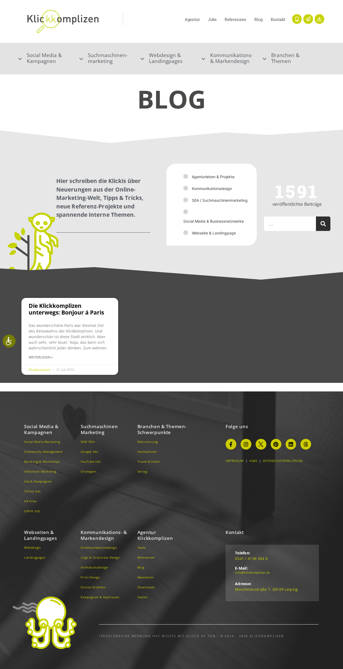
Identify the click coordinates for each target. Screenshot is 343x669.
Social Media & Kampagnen (41, 429)
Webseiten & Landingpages (40, 535)
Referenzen (235, 19)
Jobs (212, 19)
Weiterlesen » (41, 357)
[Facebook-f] (231, 444)
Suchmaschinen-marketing (108, 58)
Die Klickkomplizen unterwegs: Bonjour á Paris (66, 309)
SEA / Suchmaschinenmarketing (220, 200)
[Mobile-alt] (297, 19)
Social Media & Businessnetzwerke (213, 221)
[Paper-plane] (308, 19)
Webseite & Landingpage (214, 233)
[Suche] (323, 223)
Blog (258, 19)
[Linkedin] (291, 444)
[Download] (319, 19)
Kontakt (278, 19)
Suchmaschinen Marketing (99, 429)
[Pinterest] (276, 444)
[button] (49, 58)
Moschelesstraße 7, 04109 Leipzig (266, 589)
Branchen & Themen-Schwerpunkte (162, 429)
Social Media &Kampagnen (44, 58)
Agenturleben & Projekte (213, 176)
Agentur (192, 19)
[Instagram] (246, 444)
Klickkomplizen (40, 369)
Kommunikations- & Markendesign (231, 58)
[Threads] (305, 444)
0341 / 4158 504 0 (251, 558)
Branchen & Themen (285, 58)
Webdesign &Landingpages (165, 58)
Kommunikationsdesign (212, 188)
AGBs (253, 461)
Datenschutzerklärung (283, 461)
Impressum (235, 461)
